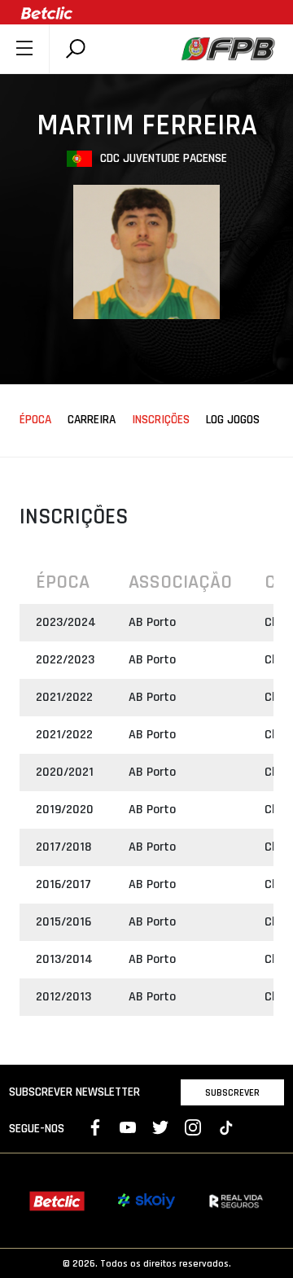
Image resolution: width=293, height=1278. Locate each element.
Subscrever (232, 1092)
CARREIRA (92, 420)
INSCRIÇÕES (161, 420)
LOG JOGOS (233, 420)
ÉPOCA (35, 420)
